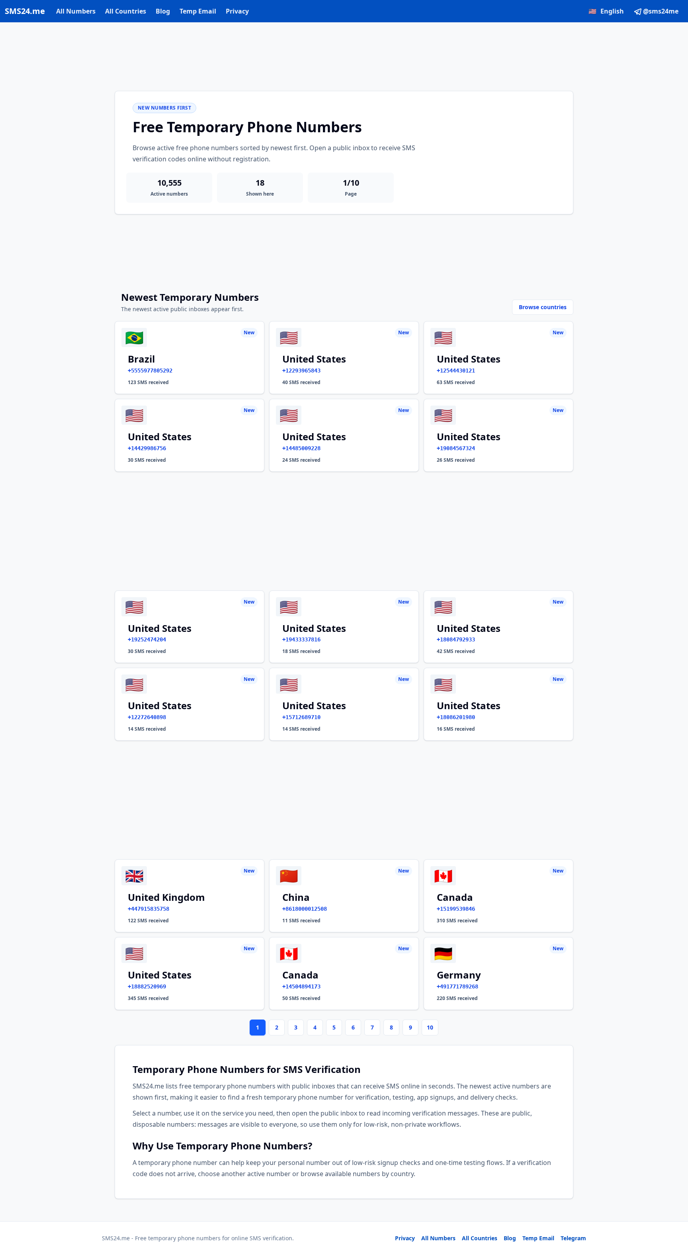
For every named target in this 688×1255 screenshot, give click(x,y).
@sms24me (660, 11)
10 (430, 1027)
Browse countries (543, 307)
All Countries (125, 11)
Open (572, 1239)
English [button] (606, 11)
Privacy (237, 11)
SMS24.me (25, 11)
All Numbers (76, 11)
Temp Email (198, 11)
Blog (163, 11)
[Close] (673, 1213)
